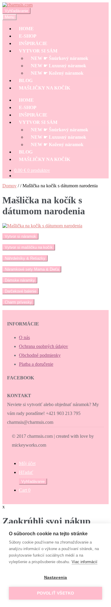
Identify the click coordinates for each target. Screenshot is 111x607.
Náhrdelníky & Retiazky (25, 258)
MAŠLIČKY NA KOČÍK (44, 87)
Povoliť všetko (55, 593)
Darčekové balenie (20, 291)
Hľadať (26, 472)
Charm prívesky (18, 302)
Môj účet (27, 463)
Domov (9, 185)
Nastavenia (55, 577)
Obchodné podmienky (40, 355)
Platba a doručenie (36, 364)
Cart (24, 490)
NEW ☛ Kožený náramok (57, 73)
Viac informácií (84, 562)
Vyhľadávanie (16, 11)
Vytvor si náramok (20, 236)
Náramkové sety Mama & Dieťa (32, 269)
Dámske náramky (20, 280)
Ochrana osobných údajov (43, 346)
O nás (24, 337)
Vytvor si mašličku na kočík (29, 247)
